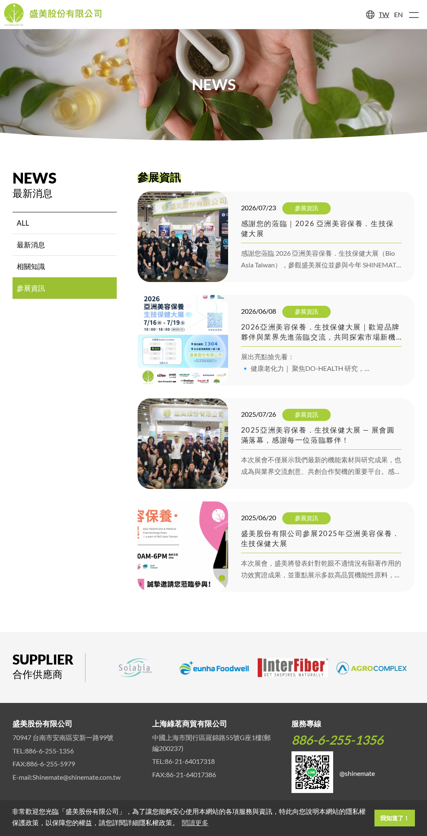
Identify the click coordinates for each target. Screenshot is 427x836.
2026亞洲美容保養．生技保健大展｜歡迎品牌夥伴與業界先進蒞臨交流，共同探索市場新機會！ (320, 332)
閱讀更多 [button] (195, 822)
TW (384, 14)
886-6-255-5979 (50, 764)
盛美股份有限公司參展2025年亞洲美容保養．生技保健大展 (320, 538)
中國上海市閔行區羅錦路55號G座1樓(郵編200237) (211, 742)
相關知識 (31, 266)
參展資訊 (31, 288)
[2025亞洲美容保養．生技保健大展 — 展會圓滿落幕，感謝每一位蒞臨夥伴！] (183, 443)
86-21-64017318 (190, 761)
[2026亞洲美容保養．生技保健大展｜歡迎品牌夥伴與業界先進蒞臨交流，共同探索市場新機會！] (183, 340)
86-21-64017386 (191, 774)
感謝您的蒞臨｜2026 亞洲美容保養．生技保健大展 (317, 228)
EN (398, 14)
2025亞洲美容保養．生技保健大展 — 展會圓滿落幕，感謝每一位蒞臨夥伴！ (318, 435)
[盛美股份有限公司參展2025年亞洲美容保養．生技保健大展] (183, 546)
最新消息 (31, 244)
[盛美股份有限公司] (53, 14)
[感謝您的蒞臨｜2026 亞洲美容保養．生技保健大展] (183, 236)
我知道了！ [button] (394, 818)
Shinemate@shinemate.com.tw (77, 777)
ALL (23, 223)
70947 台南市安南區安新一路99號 (63, 737)
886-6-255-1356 (49, 751)
